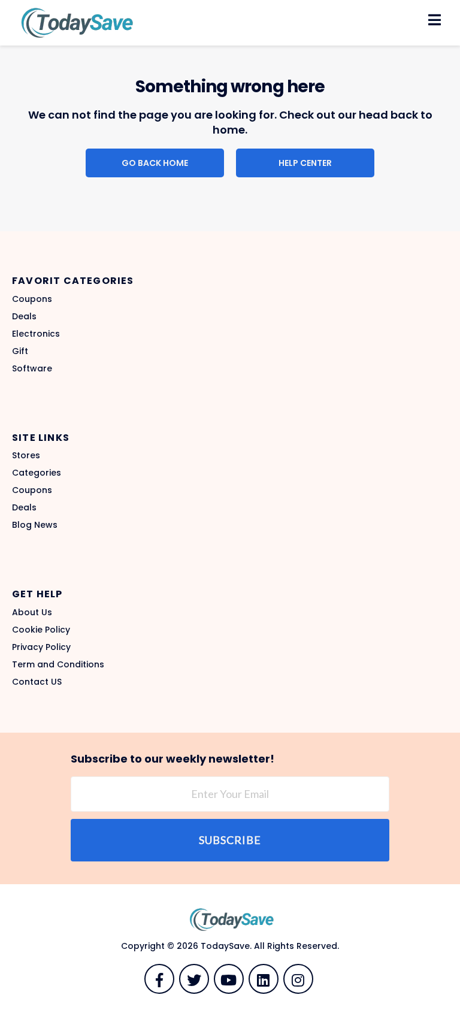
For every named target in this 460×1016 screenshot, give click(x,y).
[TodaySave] (75, 22)
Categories (36, 473)
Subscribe (230, 839)
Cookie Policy (41, 630)
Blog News (35, 525)
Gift (20, 351)
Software (32, 368)
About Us (32, 612)
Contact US (37, 682)
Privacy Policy (41, 647)
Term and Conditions (58, 664)
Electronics (36, 334)
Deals (24, 316)
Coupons (32, 299)
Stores (26, 455)
